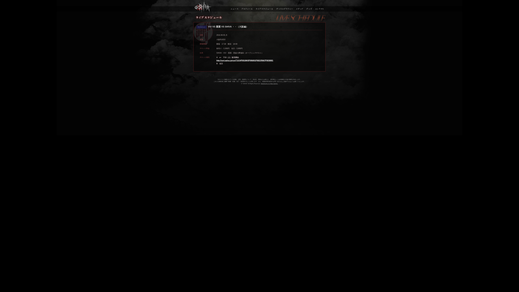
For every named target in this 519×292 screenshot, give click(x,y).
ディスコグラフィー (285, 6)
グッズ (309, 6)
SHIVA (211, 6)
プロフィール (247, 6)
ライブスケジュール (264, 6)
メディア (300, 6)
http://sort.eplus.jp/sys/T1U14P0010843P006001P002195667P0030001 (244, 60)
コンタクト (320, 6)
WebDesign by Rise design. (269, 83)
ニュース (234, 6)
